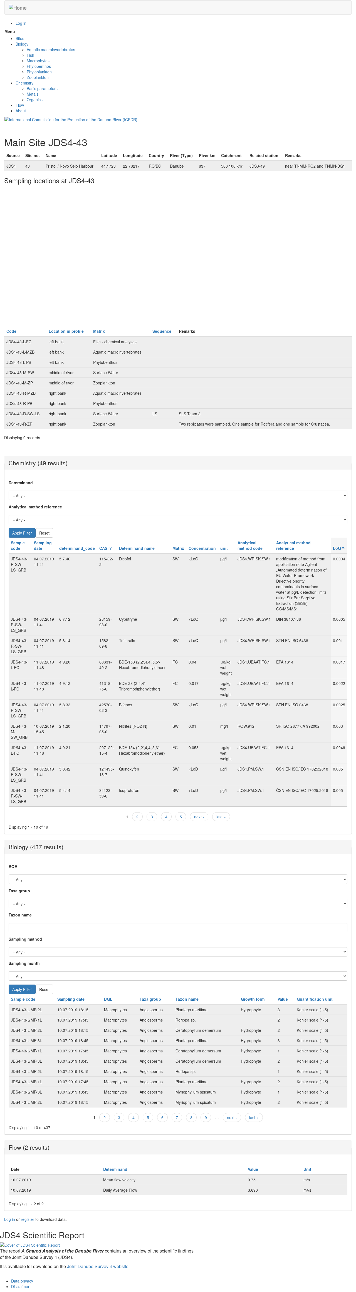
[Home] (18, 7)
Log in (21, 23)
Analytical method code (250, 545)
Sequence (161, 331)
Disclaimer (20, 1286)
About (21, 110)
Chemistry (24, 83)
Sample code (18, 545)
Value (283, 999)
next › (199, 816)
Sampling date (71, 999)
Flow (20, 105)
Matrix (99, 331)
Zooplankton (38, 77)
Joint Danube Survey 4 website (97, 1266)
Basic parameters (42, 88)
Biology (22, 44)
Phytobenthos (39, 66)
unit (224, 548)
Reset (44, 533)
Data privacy (22, 1281)
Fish (30, 55)
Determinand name (137, 548)
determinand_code (77, 548)
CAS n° (106, 548)
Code (11, 331)
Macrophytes (38, 60)
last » (221, 816)
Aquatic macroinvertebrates (51, 49)
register (27, 1219)
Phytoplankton (39, 71)
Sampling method (25, 939)
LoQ (337, 548)
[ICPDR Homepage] (70, 119)
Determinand (21, 482)
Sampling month (24, 963)
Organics (35, 99)
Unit (307, 1169)
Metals (32, 94)
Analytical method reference (35, 507)
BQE (13, 866)
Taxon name (20, 915)
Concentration (202, 548)
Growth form (252, 999)
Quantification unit (315, 999)
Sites (20, 38)
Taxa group (19, 890)
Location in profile (66, 331)
